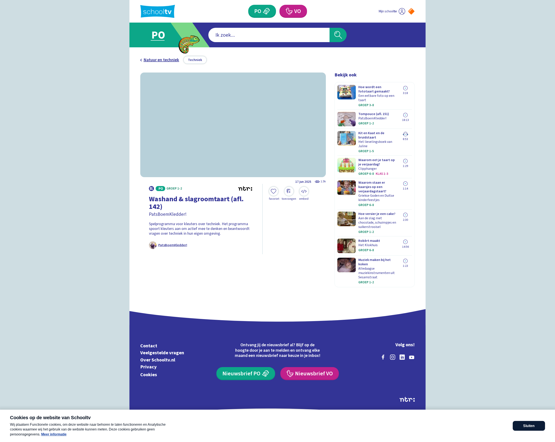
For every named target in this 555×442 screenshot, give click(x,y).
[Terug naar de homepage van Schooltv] (157, 11)
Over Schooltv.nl (157, 359)
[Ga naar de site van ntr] (407, 399)
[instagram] (392, 357)
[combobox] (269, 35)
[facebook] (383, 357)
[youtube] (411, 357)
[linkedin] (402, 357)
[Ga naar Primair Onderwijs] (161, 35)
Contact (148, 345)
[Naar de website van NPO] (411, 11)
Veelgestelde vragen (162, 353)
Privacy (148, 367)
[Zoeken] (338, 35)
